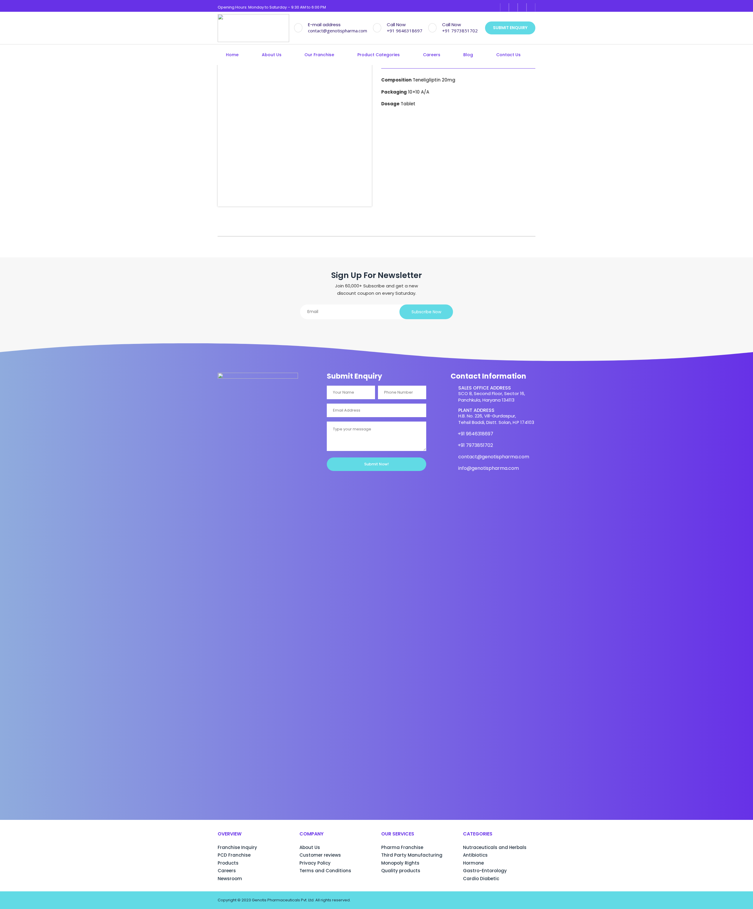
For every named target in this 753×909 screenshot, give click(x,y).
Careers (431, 55)
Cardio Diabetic (481, 878)
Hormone (473, 863)
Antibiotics (475, 855)
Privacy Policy (315, 863)
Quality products (400, 871)
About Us (271, 55)
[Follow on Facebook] (504, 7)
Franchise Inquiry (237, 847)
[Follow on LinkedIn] (522, 7)
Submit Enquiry (510, 28)
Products (228, 863)
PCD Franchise (234, 855)
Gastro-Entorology (485, 871)
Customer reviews (320, 855)
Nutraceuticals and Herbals (495, 847)
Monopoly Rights (400, 863)
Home (232, 55)
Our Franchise (319, 55)
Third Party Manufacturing (411, 855)
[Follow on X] (531, 7)
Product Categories (378, 55)
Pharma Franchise (402, 847)
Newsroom (230, 878)
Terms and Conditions (325, 871)
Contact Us (508, 55)
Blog (468, 55)
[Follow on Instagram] (513, 7)
